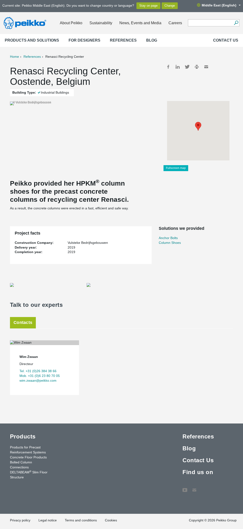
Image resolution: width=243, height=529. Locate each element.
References (123, 40)
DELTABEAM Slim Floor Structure (28, 474)
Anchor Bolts (168, 238)
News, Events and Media (140, 23)
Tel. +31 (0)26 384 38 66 (37, 371)
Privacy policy (20, 520)
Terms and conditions (81, 520)
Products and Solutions (32, 40)
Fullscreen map (176, 168)
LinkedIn (177, 66)
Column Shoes (170, 243)
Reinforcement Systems (28, 452)
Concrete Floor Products (28, 457)
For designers (84, 40)
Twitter (187, 66)
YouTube (184, 487)
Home (14, 56)
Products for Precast (25, 447)
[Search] (236, 22)
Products (23, 436)
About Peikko (71, 23)
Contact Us (225, 40)
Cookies (111, 520)
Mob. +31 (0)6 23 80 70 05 (39, 376)
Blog (151, 40)
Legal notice (47, 520)
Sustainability (100, 23)
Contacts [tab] (23, 322)
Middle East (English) (219, 5)
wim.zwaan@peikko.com (37, 380)
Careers (175, 23)
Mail (206, 66)
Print (196, 66)
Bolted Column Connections (21, 464)
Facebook (168, 66)
